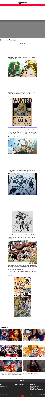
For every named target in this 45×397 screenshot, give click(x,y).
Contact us (37, 394)
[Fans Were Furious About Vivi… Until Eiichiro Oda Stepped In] (11, 335)
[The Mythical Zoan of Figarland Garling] (11, 351)
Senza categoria (3, 340)
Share (11, 99)
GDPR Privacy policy (42, 394)
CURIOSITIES (25, 340)
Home (31, 394)
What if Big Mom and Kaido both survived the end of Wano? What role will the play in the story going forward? (11, 374)
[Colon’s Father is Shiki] (34, 351)
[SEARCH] (42, 5)
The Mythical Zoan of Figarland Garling (8, 358)
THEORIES (2, 356)
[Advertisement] (22, 13)
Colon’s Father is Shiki (27, 358)
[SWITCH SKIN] (44, 5)
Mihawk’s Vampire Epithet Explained (30, 373)
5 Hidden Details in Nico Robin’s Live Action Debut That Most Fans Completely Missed (33, 343)
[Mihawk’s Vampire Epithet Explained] (34, 366)
